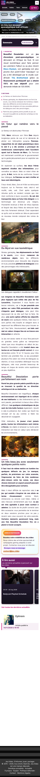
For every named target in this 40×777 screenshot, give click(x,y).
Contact (13, 773)
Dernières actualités (16, 768)
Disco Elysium (9, 69)
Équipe (16, 771)
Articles (4, 14)
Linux (20, 20)
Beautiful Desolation (8, 20)
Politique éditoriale (27, 771)
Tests (12, 14)
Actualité (28, 768)
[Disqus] (20, 660)
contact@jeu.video (11, 551)
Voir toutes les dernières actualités (15, 607)
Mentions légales (23, 773)
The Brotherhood (20, 78)
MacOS (28, 20)
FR (37, 3)
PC (35, 20)
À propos (8, 771)
